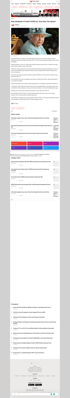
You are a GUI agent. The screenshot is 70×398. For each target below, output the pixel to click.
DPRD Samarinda (48, 6)
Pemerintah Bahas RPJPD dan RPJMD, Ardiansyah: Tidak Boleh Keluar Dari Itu (32, 307)
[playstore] (38, 385)
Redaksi (17, 24)
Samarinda (14, 6)
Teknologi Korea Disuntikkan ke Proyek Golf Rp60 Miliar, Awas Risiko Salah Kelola (32, 338)
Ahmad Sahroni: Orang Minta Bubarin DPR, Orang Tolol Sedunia (28, 352)
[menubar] (11, 1)
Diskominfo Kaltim (38, 6)
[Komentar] (17, 394)
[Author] (12, 25)
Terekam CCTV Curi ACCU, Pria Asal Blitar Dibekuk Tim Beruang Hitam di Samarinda (33, 328)
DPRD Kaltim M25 (23, 6)
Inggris (13, 108)
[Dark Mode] (58, 1)
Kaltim (30, 6)
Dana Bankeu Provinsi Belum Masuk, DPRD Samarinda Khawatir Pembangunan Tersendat (30, 170)
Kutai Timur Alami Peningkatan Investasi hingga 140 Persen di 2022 (29, 312)
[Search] (56, 1)
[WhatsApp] (51, 394)
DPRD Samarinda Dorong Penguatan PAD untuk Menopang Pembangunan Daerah (30, 184)
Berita (12, 18)
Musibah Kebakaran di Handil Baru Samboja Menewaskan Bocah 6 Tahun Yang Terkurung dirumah (34, 322)
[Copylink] (54, 394)
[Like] (13, 394)
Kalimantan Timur (58, 6)
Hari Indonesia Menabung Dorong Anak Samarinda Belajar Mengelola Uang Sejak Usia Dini (31, 126)
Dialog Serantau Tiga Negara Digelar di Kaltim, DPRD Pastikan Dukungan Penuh (32, 343)
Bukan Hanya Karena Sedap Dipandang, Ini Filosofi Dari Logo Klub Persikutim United (33, 333)
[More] (51, 121)
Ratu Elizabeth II (20, 108)
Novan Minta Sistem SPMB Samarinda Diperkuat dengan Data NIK (27, 177)
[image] (56, 120)
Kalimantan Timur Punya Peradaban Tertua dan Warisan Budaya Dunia (30, 347)
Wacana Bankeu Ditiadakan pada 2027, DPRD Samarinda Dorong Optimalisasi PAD (31, 161)
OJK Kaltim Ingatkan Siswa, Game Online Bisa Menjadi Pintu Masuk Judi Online (30, 118)
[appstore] (31, 385)
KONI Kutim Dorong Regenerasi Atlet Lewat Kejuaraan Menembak (29, 317)
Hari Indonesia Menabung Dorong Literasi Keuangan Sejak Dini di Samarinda (29, 133)
